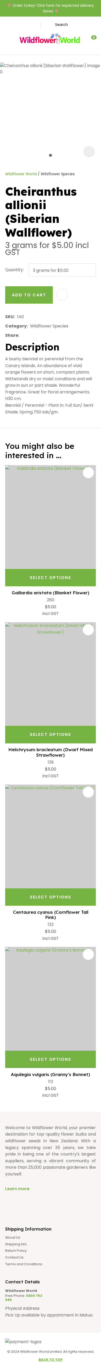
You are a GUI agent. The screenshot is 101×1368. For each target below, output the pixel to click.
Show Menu (9, 38)
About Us (12, 1237)
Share (11, 335)
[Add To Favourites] (62, 295)
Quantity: (14, 270)
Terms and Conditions (23, 1264)
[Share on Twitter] (29, 335)
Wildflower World (21, 174)
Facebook (30, 25)
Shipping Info (16, 1244)
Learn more (17, 1188)
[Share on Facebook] (22, 335)
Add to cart (29, 295)
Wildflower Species (58, 174)
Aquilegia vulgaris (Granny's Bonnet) (50, 1074)
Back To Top (51, 1359)
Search (61, 24)
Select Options (50, 578)
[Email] (37, 335)
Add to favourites (88, 472)
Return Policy (16, 1251)
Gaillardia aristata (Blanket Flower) (50, 592)
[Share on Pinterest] (45, 335)
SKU (9, 317)
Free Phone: (23, 1298)
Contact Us (14, 1257)
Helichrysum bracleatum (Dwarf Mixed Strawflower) (50, 752)
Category (16, 326)
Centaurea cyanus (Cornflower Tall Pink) (50, 914)
